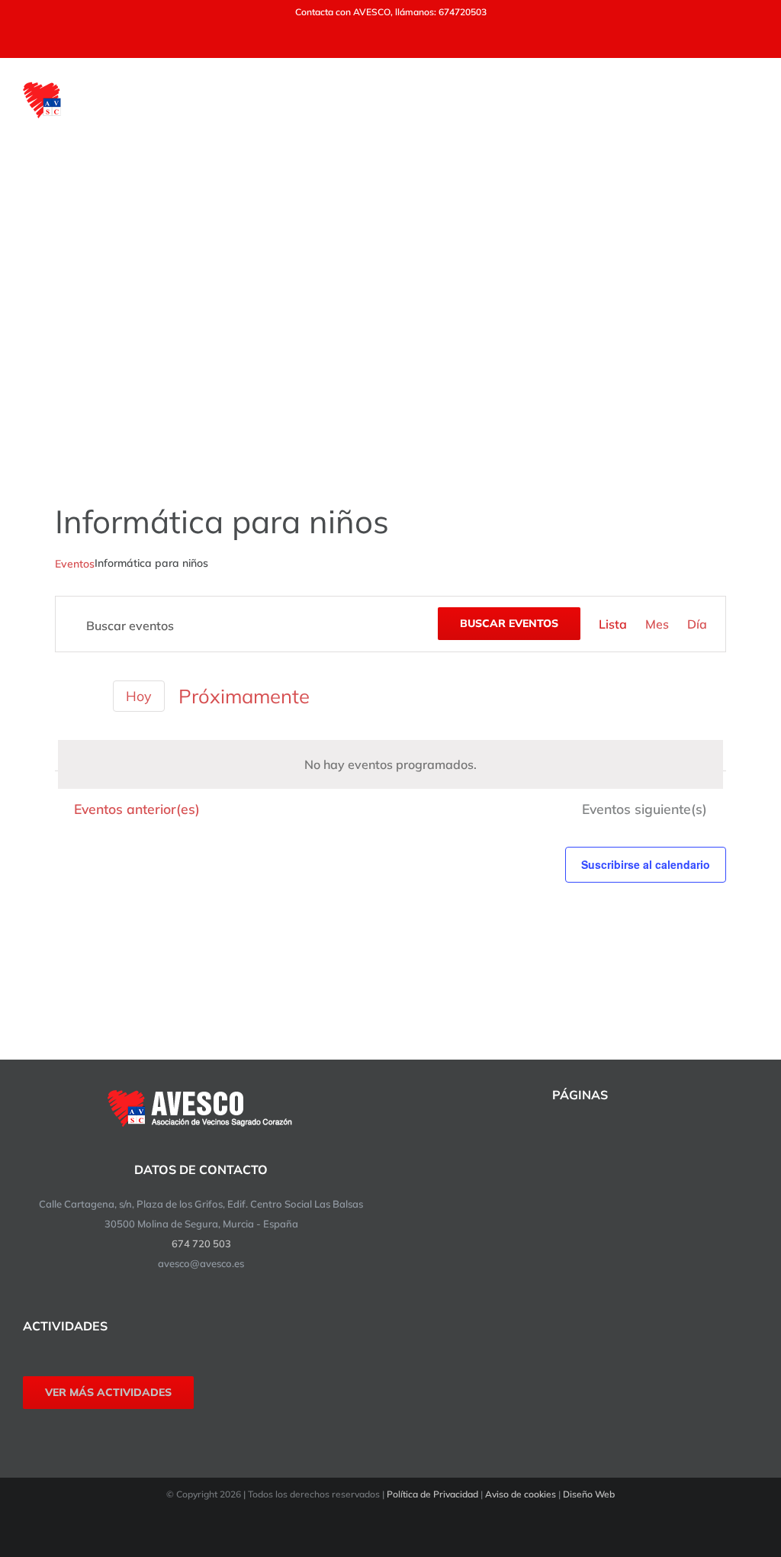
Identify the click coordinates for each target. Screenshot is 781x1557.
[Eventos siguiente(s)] (90, 698)
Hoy (139, 695)
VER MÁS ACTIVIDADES (108, 1392)
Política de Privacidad (432, 1494)
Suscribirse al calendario (645, 864)
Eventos (75, 564)
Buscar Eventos (509, 623)
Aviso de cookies (520, 1494)
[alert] (390, 764)
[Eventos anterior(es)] (64, 696)
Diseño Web (589, 1494)
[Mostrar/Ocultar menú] (748, 100)
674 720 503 (201, 1243)
